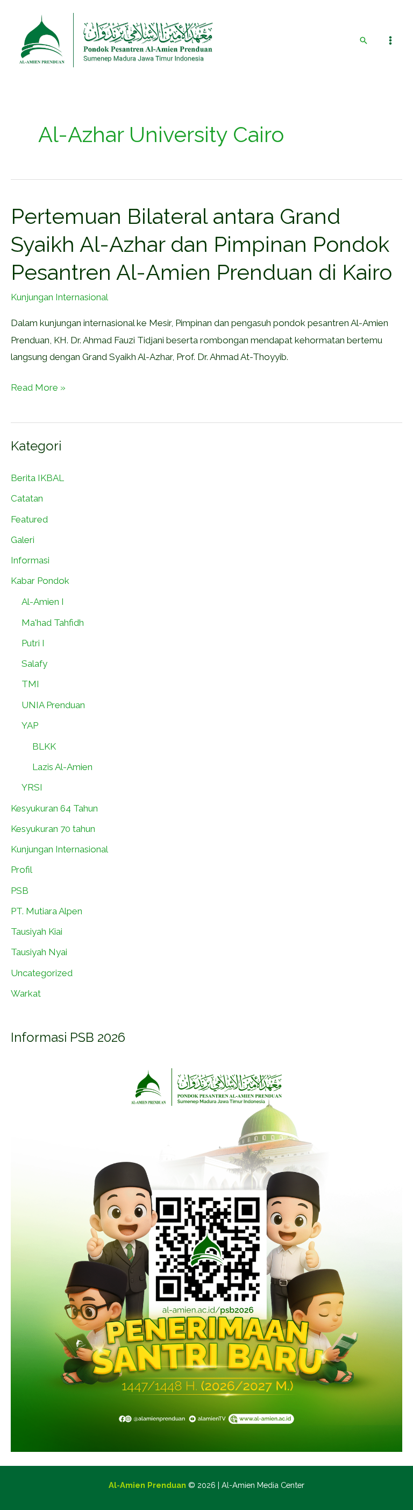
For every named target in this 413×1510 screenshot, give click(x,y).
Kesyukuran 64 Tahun (54, 808)
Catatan (27, 498)
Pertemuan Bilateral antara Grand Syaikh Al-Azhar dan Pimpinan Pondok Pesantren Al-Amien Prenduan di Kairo (201, 244)
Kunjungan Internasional (59, 297)
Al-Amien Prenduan (147, 1485)
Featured (29, 519)
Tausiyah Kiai (36, 931)
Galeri (22, 539)
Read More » (38, 388)
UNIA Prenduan (53, 705)
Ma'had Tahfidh (53, 622)
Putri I (33, 643)
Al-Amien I (43, 601)
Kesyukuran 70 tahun (53, 828)
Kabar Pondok (40, 580)
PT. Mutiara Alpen (46, 911)
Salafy (34, 663)
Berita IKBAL (37, 477)
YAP (30, 725)
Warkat (26, 993)
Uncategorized (42, 973)
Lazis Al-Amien (62, 766)
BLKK (44, 746)
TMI (30, 684)
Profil (21, 869)
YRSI (32, 787)
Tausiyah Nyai (39, 952)
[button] (363, 40)
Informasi (30, 560)
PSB (20, 890)
